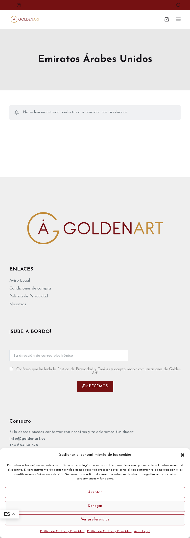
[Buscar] (178, 5)
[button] (182, 455)
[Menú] (178, 19)
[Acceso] (19, 5)
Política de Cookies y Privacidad (62, 531)
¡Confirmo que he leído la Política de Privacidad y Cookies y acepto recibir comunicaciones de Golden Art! (98, 371)
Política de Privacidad (28, 296)
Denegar (95, 506)
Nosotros (17, 304)
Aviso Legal (142, 531)
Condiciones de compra (30, 288)
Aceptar (95, 492)
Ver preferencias (95, 519)
